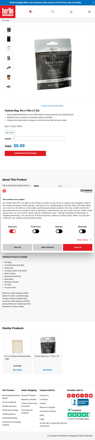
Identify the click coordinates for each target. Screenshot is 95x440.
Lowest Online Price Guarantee (29, 404)
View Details (17, 370)
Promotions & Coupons (26, 411)
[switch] (36, 231)
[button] (52, 11)
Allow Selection (47, 247)
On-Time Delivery (9, 402)
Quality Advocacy (9, 406)
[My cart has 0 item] (71, 11)
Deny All (17, 247)
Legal (42, 419)
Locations (44, 399)
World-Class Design (10, 410)
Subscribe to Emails (48, 411)
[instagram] (69, 396)
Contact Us (44, 395)
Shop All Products (28, 395)
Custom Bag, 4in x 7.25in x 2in (46, 356)
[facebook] (73, 396)
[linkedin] (86, 396)
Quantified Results (9, 418)
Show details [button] (82, 240)
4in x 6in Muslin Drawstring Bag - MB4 (17, 357)
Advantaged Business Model (11, 396)
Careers (43, 403)
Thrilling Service (8, 414)
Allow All (77, 247)
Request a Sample (28, 399)
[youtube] (91, 396)
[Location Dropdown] (32, 12)
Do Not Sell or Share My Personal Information (53, 424)
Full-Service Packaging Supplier (11, 423)
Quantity (8, 139)
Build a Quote (25, 153)
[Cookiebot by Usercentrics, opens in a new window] (82, 191)
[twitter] (78, 396)
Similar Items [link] (57, 106)
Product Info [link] (46, 106)
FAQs (42, 415)
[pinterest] (82, 396)
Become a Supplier (47, 407)
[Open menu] (89, 11)
